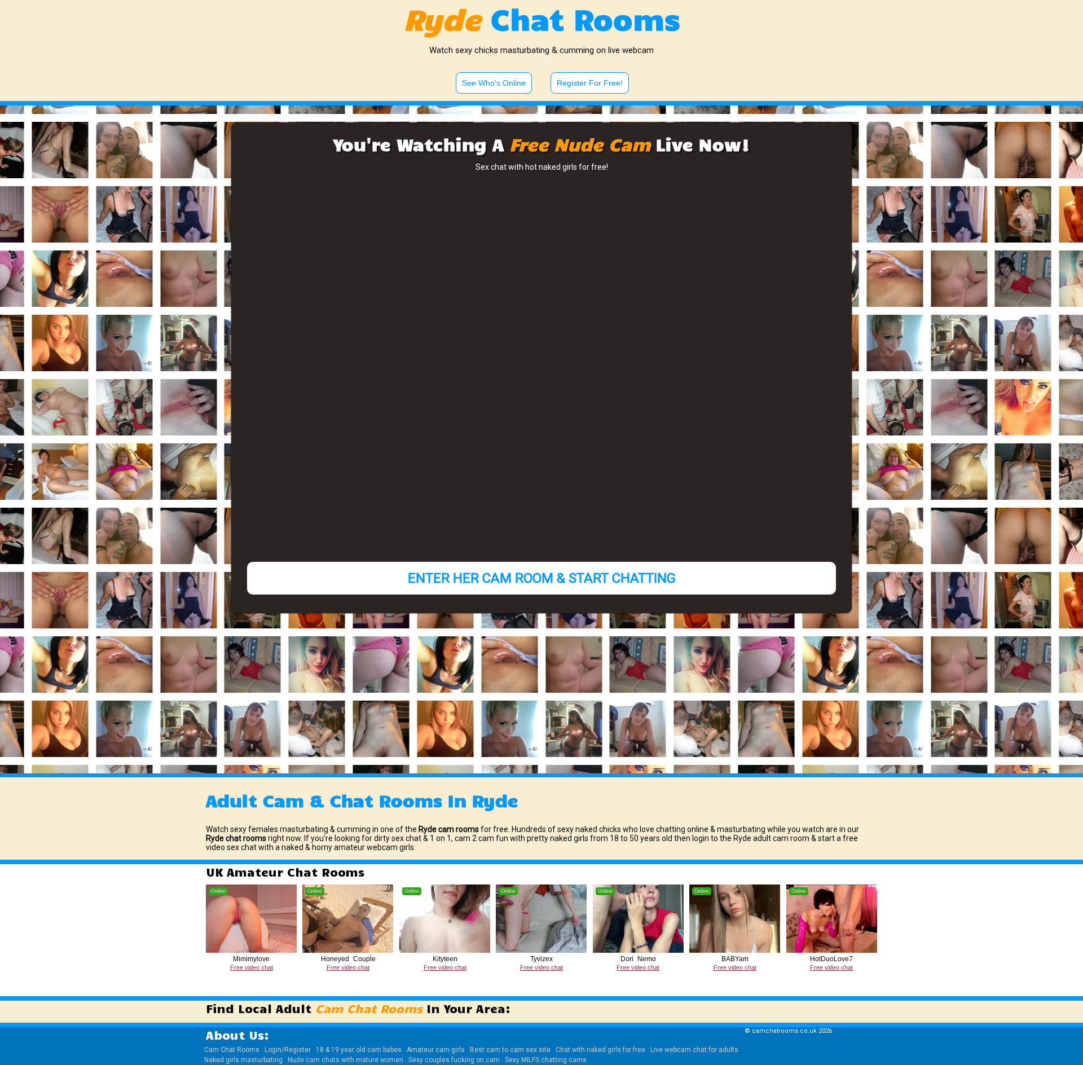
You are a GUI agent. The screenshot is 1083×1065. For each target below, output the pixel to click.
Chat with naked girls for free (600, 1050)
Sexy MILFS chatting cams (546, 1060)
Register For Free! (590, 82)
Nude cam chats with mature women (345, 1060)
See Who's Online (494, 82)
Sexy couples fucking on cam (454, 1060)
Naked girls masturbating (243, 1060)
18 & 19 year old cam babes (359, 1050)
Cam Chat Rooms (231, 1050)
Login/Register (288, 1050)
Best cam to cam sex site (510, 1050)
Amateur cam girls (436, 1050)
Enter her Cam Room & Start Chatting (542, 578)
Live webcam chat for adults (694, 1050)
